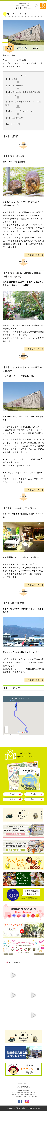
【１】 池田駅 (11, 79)
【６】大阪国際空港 (14, 118)
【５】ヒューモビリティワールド (19, 111)
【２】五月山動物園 (14, 85)
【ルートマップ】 (13, 124)
